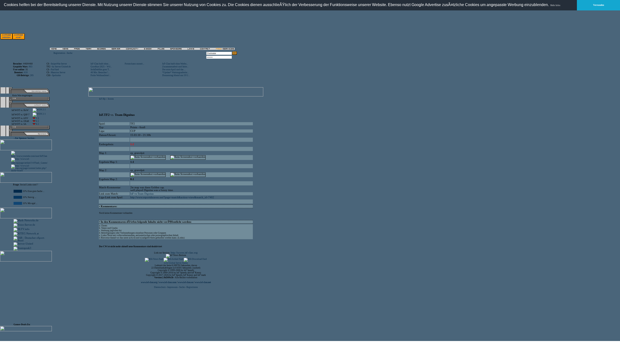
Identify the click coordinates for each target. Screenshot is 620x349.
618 (26, 72)
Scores (111, 99)
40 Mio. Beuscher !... (100, 72)
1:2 (37, 118)
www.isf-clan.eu (185, 282)
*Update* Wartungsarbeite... (175, 72)
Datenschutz (160, 287)
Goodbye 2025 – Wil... (101, 66)
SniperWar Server (59, 64)
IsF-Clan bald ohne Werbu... (175, 64)
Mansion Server (58, 72)
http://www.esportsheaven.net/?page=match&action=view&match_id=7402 (172, 197)
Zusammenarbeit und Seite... (175, 66)
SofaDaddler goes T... (100, 69)
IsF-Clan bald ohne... (100, 64)
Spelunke (56, 75)
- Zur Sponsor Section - (25, 138)
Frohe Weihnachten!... (101, 75)
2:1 (44, 109)
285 (32, 75)
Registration (59, 53)
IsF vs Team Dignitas (142, 193)
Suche (69, 53)
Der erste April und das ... (174, 69)
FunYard (55, 69)
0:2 (37, 121)
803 (30, 66)
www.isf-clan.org (149, 282)
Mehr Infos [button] (555, 5)
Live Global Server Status (176, 263)
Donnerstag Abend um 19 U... (176, 75)
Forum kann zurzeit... (134, 64)
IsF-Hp (102, 99)
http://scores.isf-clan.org (184, 252)
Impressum (172, 287)
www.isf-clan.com (167, 282)
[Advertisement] (182, 36)
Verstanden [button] (598, 5)
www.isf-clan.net (203, 282)
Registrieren (192, 287)
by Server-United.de (61, 66)
